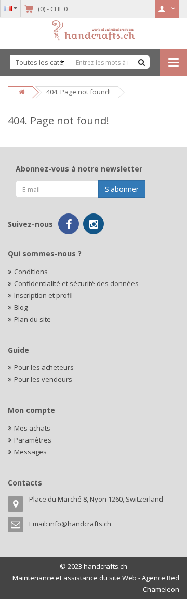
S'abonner (122, 189)
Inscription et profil (43, 295)
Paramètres (32, 440)
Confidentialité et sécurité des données (76, 283)
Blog (21, 307)
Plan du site (32, 319)
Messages (30, 452)
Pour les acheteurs (44, 367)
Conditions (31, 271)
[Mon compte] (167, 9)
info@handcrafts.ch (80, 524)
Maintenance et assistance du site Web (74, 577)
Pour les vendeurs (43, 379)
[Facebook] (68, 223)
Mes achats (32, 428)
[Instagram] (93, 223)
